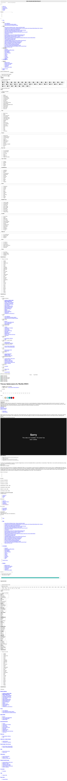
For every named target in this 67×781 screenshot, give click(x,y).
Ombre (5, 164)
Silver (5, 291)
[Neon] (1, 615)
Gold (4, 679)
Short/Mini (5, 208)
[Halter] (3, 632)
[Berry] (3, 398)
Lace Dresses (6, 116)
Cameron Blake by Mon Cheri (10, 358)
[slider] (60, 577)
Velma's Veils (7, 369)
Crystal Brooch (6, 173)
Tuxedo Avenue (5, 560)
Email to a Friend (3, 409)
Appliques (5, 170)
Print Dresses (6, 122)
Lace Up (5, 152)
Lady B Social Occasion (9, 361)
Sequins (5, 181)
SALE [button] (4, 314)
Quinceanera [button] (2, 754)
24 (59, 82)
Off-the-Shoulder (6, 221)
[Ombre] (1, 616)
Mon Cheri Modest (8, 308)
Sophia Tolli (7, 312)
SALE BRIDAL (7, 316)
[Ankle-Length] (2, 627)
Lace (4, 178)
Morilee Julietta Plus (8, 311)
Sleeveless (5, 247)
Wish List (4, 6)
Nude (4, 678)
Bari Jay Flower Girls (8, 349)
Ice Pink (5, 275)
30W (56, 84)
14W (17, 84)
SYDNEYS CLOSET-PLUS (9, 313)
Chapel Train (6, 204)
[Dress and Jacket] (3, 601)
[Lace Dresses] (3, 602)
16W (22, 84)
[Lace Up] (3, 610)
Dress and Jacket (6, 115)
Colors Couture (7, 329)
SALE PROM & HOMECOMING (10, 317)
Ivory (4, 284)
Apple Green (6, 655)
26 (63, 82)
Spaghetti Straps (6, 254)
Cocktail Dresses (6, 98)
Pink (4, 276)
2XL (29, 86)
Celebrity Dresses (6, 136)
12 (34, 82)
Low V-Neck (6, 220)
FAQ (3, 497)
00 (8, 82)
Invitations (6, 366)
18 (46, 82)
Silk (4, 195)
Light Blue (5, 268)
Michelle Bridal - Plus (8, 307)
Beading (5, 171)
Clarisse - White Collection (9, 302)
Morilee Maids (5, 719)
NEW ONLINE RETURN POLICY (33, 1)
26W (46, 84)
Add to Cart (2, 402)
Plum (4, 280)
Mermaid (5, 236)
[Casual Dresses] (4, 596)
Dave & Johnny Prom (8, 330)
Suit (4, 127)
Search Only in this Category (6, 74)
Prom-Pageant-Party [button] (4, 721)
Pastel (4, 165)
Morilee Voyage (7, 310)
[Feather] (2, 624)
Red (4, 281)
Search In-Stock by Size (6, 79)
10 (30, 82)
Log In (4, 10)
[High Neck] (3, 633)
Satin (4, 193)
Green (5, 656)
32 (12, 84)
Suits (5, 339)
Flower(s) (5, 176)
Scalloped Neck (6, 224)
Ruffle (5, 179)
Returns (4, 496)
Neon (4, 163)
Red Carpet (5, 107)
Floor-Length (6, 206)
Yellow (5, 260)
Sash (4, 180)
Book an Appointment (11, 2)
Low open (5, 153)
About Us (4, 500)
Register (4, 9)
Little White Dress (7, 118)
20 (50, 82)
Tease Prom (6, 335)
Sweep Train (6, 209)
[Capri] (9, 398)
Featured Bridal (5, 779)
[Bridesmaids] (4, 595)
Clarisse (6, 326)
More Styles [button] (4, 370)
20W (32, 84)
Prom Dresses (6, 105)
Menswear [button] (4, 336)
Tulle (4, 197)
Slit (4, 146)
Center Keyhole (6, 137)
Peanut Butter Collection (9, 338)
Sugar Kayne (7, 350)
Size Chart (2, 407)
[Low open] (3, 611)
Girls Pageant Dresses (7, 102)
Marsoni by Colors (8, 359)
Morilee (6, 309)
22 (54, 82)
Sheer (4, 154)
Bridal (5, 95)
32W (61, 84)
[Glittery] (1, 613)
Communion (6, 99)
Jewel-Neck (5, 219)
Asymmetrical (6, 203)
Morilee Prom (7, 333)
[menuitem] (35, 6)
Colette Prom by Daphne (9, 327)
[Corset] (3, 606)
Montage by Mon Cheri (8, 360)
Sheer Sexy (5, 124)
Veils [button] (3, 367)
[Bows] (2, 619)
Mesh (4, 191)
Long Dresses (6, 119)
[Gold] (5, 398)
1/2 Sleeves (5, 242)
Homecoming (6, 103)
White (5, 292)
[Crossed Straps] (3, 609)
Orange (5, 282)
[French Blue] (7, 398)
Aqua (4, 266)
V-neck (5, 229)
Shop (3, 518)
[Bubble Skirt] (3, 604)
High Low (5, 139)
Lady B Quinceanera (8, 353)
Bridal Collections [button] (3, 691)
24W (41, 84)
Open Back (5, 141)
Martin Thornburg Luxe (9, 306)
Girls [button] (1, 749)
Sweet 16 (5, 108)
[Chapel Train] (2, 629)
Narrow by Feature (5, 91)
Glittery (5, 161)
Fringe (5, 177)
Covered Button (6, 150)
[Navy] (11, 398)
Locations (4, 502)
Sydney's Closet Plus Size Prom (10, 334)
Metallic (5, 162)
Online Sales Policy (3, 408)
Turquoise (5, 267)
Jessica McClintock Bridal (9, 304)
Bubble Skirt (6, 135)
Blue (4, 270)
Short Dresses (6, 125)
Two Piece (5, 131)
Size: (1, 390)
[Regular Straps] (3, 646)
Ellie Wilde (6, 331)
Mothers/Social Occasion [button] (4, 760)
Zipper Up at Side (6, 156)
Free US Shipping (5, 504)
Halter (5, 217)
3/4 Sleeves (5, 243)
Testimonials (5, 503)
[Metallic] (1, 614)
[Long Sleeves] (3, 643)
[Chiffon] (2, 623)
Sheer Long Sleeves (7, 245)
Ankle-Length (6, 202)
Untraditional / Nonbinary (9, 343)
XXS (4, 86)
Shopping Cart (5, 8)
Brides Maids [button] (2, 714)
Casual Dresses (6, 97)
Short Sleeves (6, 246)
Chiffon (5, 187)
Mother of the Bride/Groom (8, 104)
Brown (5, 680)
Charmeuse (5, 186)
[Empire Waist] (2, 637)
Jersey (5, 189)
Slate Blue (5, 269)
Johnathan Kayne (7, 332)
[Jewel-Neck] (3, 634)
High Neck (5, 218)
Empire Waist (6, 235)
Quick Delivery (16, 387)
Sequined (5, 194)
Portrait (5, 223)
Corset (5, 138)
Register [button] (4, 563)
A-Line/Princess (6, 234)
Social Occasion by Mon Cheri (10, 362)
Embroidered (6, 174)
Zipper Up (5, 155)
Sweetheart (5, 228)
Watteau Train (6, 211)
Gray (4, 290)
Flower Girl (5, 101)
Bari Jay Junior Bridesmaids (9, 322)
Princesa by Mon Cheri (8, 355)
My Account (5, 7)
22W (36, 84)
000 (4, 82)
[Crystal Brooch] (2, 620)
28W (51, 84)
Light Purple (6, 274)
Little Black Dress (7, 117)
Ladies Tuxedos (7, 342)
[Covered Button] (3, 608)
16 (42, 82)
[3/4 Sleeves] (3, 642)
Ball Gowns (6, 113)
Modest (5, 120)
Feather (5, 175)
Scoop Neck (6, 225)
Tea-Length (5, 210)
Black (5, 289)
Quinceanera (6, 106)
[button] (3, 20)
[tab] (35, 306)
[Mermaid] (2, 638)
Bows (4, 172)
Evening (5, 100)
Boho (4, 114)
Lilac (4, 273)
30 (7, 84)
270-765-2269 (3, 2)
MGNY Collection (8, 363)
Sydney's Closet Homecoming (8, 747)
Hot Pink (5, 277)
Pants (4, 121)
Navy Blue (5, 271)
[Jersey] (2, 625)
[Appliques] (2, 618)
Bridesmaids (6, 96)
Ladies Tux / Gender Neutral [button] (7, 340)
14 (38, 82)
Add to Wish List (3, 406)
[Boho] (3, 600)
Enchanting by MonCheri (9, 303)
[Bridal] (4, 594)
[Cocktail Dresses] (4, 597)
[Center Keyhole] (3, 605)
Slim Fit (5, 237)
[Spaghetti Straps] (3, 647)
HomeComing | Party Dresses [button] (5, 744)
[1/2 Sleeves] (3, 641)
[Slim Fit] (2, 639)
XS (9, 86)
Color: (1, 395)
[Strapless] (3, 648)
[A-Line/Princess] (2, 636)
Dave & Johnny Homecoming (7, 746)
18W (27, 84)
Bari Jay (6, 321)
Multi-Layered (6, 140)
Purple (5, 272)
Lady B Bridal (5, 698)
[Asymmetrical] (2, 628)
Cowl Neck (5, 216)
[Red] (13, 398)
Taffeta (5, 196)
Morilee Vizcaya (7, 354)
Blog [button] (3, 521)
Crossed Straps (6, 151)
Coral (4, 283)
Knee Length (6, 207)
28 (3, 84)
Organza (5, 192)
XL (24, 86)
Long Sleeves (6, 244)
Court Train (5, 205)
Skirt (4, 126)
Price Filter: (4, 75)
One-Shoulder (6, 222)
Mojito (5, 261)
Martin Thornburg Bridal (7, 699)
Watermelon (6, 279)
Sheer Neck (5, 226)
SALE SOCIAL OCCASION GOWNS (11, 318)
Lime (4, 265)
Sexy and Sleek (6, 123)
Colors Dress (7, 328)
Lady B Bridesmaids (8, 323)
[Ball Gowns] (3, 599)
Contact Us (4, 495)
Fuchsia (5, 278)
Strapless (5, 227)
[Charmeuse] (2, 622)
